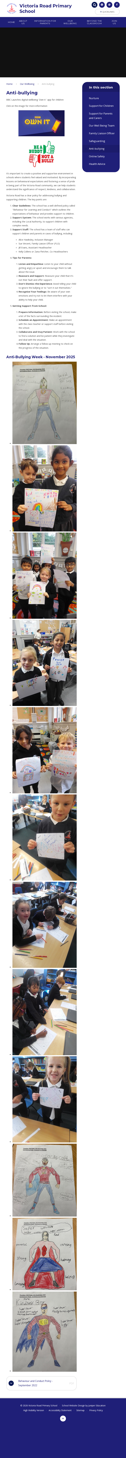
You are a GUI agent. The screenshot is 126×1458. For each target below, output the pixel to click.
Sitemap (80, 1410)
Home (9, 83)
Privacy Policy (96, 1410)
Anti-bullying (48, 83)
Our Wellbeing (27, 83)
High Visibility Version (33, 1410)
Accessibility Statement (60, 1410)
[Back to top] (63, 1418)
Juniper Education (97, 1405)
